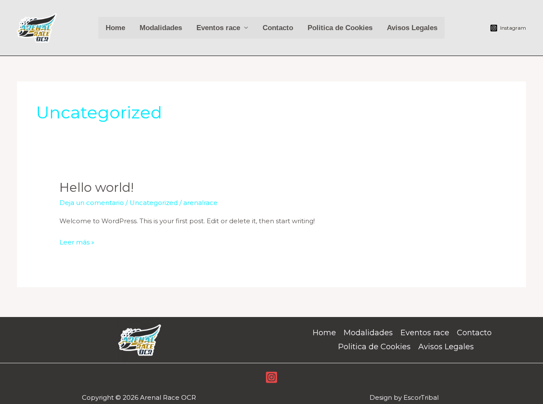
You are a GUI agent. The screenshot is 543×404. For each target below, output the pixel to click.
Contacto (278, 28)
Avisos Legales (412, 28)
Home (115, 28)
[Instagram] (271, 377)
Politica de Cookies (340, 28)
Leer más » (76, 241)
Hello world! (96, 187)
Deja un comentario (91, 203)
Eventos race (218, 28)
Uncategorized (153, 203)
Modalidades (161, 28)
